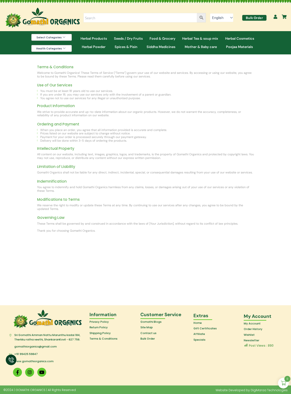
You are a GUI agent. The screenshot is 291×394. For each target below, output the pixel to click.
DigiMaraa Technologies (269, 390)
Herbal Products (94, 38)
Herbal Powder (93, 47)
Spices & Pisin (126, 47)
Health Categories (49, 48)
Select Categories (49, 37)
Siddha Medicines (161, 47)
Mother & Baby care (201, 47)
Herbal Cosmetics (239, 38)
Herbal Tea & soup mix (200, 38)
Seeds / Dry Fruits (128, 38)
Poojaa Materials (239, 47)
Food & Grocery (162, 38)
